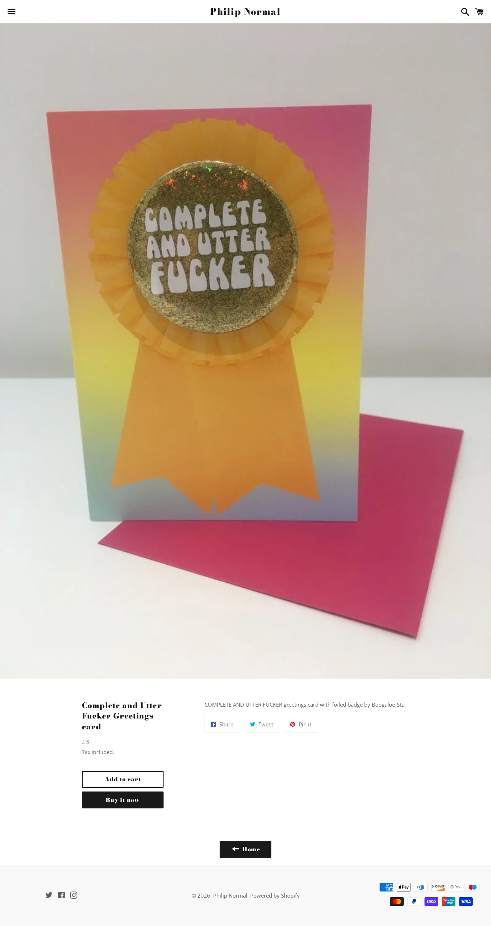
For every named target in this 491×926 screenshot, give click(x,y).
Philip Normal (245, 11)
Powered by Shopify (275, 895)
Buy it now (123, 799)
